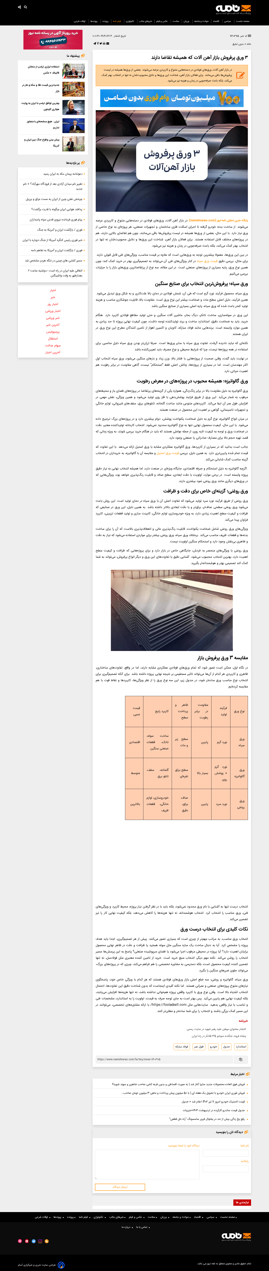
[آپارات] (20, 1241)
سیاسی (228, 21)
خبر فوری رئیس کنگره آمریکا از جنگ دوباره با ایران (52, 240)
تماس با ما (142, 1227)
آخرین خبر (52, 325)
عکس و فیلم (162, 21)
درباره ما (127, 1227)
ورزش (187, 21)
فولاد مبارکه (181, 1046)
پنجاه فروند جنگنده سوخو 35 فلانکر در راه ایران (219, 1036)
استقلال (53, 338)
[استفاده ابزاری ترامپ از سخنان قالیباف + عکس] (73, 70)
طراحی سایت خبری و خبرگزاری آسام (37, 1265)
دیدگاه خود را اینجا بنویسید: (183, 1145)
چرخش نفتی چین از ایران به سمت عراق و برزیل (54, 199)
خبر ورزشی (53, 318)
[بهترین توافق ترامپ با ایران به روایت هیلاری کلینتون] (73, 107)
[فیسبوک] (97, 43)
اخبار (53, 290)
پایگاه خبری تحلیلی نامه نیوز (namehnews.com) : (217, 220)
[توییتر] (100, 43)
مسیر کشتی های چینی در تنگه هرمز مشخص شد (53, 260)
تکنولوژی (130, 21)
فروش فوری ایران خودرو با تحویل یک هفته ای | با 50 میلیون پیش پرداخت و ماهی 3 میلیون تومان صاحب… (183, 1093)
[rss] (47, 1241)
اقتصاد (216, 21)
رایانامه (245, 1161)
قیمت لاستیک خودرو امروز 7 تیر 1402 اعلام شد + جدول (213, 1101)
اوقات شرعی (80, 21)
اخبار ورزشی (52, 311)
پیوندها (94, 21)
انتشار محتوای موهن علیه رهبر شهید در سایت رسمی (216, 1029)
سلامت (176, 21)
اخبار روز (53, 304)
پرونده (105, 21)
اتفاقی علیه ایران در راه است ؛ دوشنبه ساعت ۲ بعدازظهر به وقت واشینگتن (55, 273)
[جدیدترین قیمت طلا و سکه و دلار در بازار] (73, 89)
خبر (53, 297)
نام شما (244, 1145)
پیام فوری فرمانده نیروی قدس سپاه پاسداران (56, 219)
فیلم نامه (117, 21)
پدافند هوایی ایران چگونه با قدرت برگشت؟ (56, 209)
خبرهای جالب (145, 21)
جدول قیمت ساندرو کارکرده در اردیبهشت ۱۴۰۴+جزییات (214, 1110)
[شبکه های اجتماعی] (19, 7)
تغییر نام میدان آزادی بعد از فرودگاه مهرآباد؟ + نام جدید (52, 186)
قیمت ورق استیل (168, 453)
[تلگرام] (94, 43)
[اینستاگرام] (40, 1241)
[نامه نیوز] (233, 9)
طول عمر (199, 1046)
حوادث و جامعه (201, 21)
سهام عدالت (53, 345)
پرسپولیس (52, 332)
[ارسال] (107, 43)
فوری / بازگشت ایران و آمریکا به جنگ (59, 230)
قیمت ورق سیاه (207, 261)
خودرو (213, 1046)
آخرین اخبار (52, 352)
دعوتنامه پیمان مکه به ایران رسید (62, 174)
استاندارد (241, 1046)
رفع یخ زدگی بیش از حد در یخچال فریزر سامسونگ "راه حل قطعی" (207, 1119)
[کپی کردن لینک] (240, 1060)
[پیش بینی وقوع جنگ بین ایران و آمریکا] (73, 143)
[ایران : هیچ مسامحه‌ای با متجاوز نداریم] (73, 125)
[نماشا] (26, 1240)
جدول (226, 1046)
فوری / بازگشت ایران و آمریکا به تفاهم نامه (56, 250)
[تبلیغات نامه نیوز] (172, 98)
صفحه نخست (243, 21)
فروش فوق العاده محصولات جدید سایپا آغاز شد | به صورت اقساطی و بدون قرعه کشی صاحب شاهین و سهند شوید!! (178, 1084)
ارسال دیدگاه (120, 1187)
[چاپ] (103, 43)
